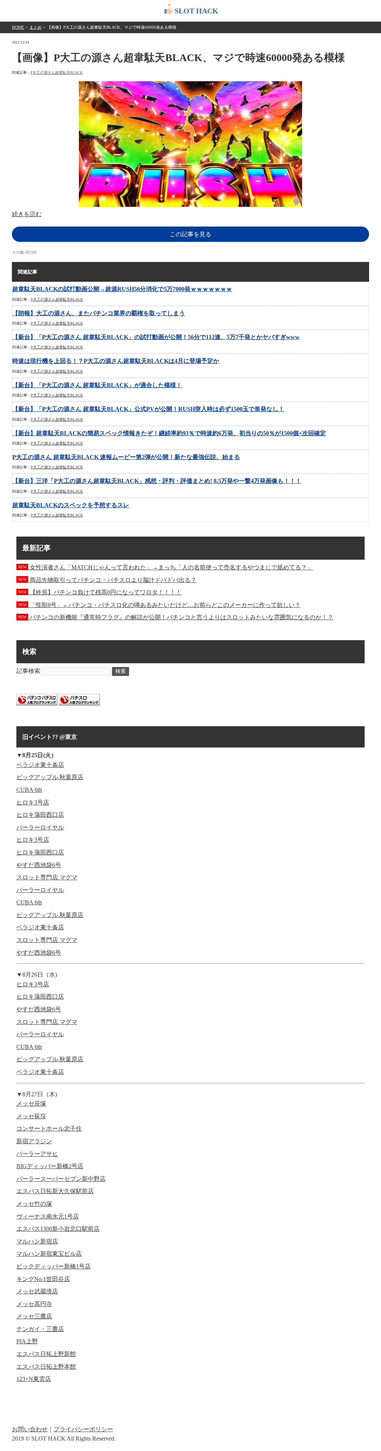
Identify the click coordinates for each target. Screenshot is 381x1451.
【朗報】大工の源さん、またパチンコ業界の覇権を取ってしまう (98, 313)
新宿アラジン (34, 1141)
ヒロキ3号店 (32, 802)
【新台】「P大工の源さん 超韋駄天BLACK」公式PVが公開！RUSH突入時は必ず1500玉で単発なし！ (148, 409)
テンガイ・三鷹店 (40, 1329)
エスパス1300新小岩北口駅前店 (58, 1229)
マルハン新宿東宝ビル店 (49, 1254)
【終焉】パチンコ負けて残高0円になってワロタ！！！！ (100, 592)
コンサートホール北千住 (49, 1128)
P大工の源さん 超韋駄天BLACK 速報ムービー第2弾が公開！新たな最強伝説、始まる (126, 457)
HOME (18, 27)
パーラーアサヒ (37, 1154)
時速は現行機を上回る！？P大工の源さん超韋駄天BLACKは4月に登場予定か (115, 361)
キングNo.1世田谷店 (43, 1279)
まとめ (35, 27)
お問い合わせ (30, 1429)
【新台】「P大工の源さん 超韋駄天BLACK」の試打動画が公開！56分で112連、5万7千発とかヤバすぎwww (156, 337)
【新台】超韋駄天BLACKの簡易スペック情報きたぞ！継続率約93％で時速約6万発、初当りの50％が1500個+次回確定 (169, 433)
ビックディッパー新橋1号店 (53, 1266)
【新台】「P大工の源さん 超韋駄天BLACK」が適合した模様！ (97, 385)
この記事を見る (190, 234)
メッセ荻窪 (31, 1116)
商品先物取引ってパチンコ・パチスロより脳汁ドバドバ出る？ (107, 580)
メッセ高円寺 (34, 1304)
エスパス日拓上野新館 (46, 1354)
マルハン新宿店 (37, 1241)
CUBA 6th (29, 790)
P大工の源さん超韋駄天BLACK (57, 72)
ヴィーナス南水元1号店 (47, 1216)
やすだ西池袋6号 (38, 865)
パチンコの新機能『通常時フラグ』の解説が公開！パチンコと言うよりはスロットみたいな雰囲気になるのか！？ (175, 617)
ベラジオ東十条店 (40, 765)
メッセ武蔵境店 (37, 1291)
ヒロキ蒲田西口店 (40, 815)
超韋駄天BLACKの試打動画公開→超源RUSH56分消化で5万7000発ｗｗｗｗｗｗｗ (122, 289)
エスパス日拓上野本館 (46, 1366)
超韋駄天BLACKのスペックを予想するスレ (70, 505)
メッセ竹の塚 (34, 1204)
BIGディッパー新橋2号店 (49, 1166)
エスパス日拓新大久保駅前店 (55, 1191)
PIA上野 (27, 1341)
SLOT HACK (196, 11)
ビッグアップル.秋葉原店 (49, 777)
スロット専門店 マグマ (46, 877)
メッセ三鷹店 (34, 1316)
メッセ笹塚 (31, 1103)
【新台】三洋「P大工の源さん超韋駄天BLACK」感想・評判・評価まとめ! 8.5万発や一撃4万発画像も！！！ (156, 481)
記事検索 (28, 671)
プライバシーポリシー (83, 1429)
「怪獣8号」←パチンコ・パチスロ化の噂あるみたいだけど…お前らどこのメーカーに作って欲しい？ (159, 605)
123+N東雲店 (33, 1379)
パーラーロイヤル (40, 827)
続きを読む (27, 214)
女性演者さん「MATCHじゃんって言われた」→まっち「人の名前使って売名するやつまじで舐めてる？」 (165, 567)
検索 (120, 671)
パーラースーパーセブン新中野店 (61, 1179)
